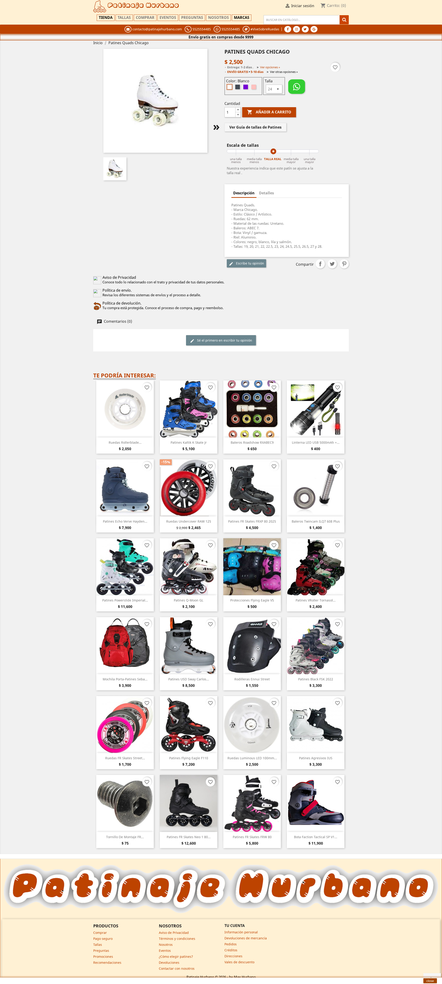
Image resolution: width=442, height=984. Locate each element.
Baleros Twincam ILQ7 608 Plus (316, 521)
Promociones (103, 956)
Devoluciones (169, 962)
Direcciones (233, 956)
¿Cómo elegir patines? (176, 956)
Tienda (106, 17)
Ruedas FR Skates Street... (125, 758)
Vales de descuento (239, 962)
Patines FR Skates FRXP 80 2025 (252, 521)
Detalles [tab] (266, 193)
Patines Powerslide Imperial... (125, 600)
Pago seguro (103, 938)
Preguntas (192, 17)
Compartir (320, 263)
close (430, 981)
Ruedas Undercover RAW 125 (188, 521)
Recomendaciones (107, 962)
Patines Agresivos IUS (315, 758)
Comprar (145, 17)
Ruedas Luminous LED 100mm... (252, 758)
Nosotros (218, 17)
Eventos (168, 17)
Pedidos (230, 944)
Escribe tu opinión (249, 263)
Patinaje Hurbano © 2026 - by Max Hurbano (221, 977)
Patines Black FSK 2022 (315, 679)
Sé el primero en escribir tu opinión (224, 340)
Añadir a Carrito (269, 112)
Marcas (241, 17)
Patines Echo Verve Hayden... (125, 521)
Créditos (230, 950)
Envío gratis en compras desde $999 (221, 37)
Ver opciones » (270, 67)
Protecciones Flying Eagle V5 (252, 600)
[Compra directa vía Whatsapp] (296, 86)
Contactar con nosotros (177, 968)
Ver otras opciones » (284, 72)
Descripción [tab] (244, 193)
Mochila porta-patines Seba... (125, 679)
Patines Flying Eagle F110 (188, 758)
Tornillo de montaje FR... (125, 837)
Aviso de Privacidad (174, 932)
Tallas (124, 17)
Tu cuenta (234, 925)
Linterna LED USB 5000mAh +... (316, 442)
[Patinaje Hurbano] (221, 888)
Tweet (332, 263)
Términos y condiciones (177, 938)
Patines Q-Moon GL (188, 600)
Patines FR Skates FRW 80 (252, 837)
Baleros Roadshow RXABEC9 (252, 442)
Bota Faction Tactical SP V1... (315, 837)
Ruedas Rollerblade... (125, 442)
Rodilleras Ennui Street (252, 679)
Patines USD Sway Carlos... (188, 679)
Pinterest (344, 263)
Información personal (241, 932)
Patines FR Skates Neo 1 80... (189, 837)
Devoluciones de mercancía (245, 938)
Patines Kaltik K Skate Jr (189, 442)
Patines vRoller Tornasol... (316, 600)
